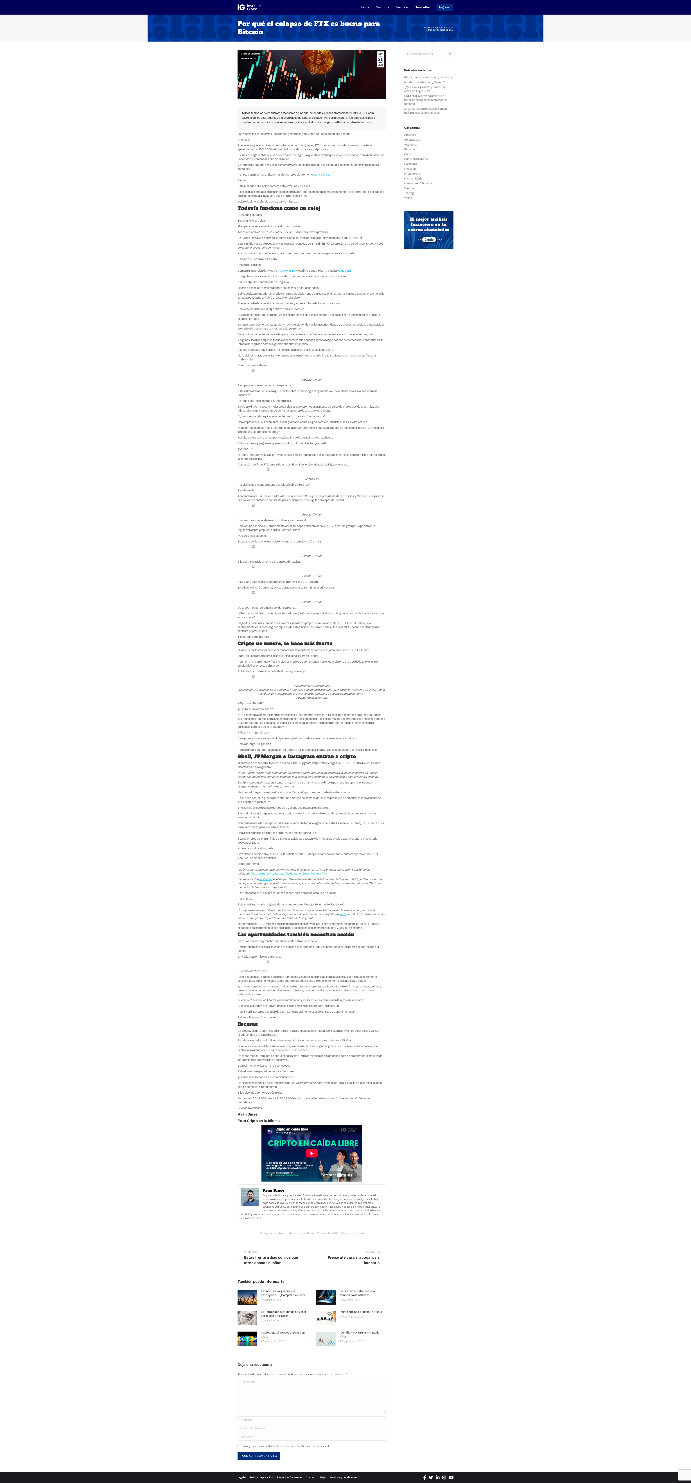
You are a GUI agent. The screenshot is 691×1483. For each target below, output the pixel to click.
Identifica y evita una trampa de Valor (359, 1334)
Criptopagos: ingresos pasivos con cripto (283, 1334)
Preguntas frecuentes (290, 1477)
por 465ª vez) (322, 174)
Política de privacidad (262, 1477)
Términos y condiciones (343, 1477)
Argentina (410, 144)
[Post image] (247, 1297)
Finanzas (410, 168)
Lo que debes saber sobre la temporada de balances (357, 1293)
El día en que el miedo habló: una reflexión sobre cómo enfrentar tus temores (425, 99)
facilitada (265, 879)
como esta (344, 270)
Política (409, 188)
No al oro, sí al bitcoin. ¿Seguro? (424, 82)
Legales (242, 1477)
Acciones (410, 134)
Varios (408, 197)
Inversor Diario (248, 58)
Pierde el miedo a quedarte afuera (361, 1311)
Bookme (409, 149)
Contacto (311, 1477)
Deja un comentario (352, 1233)
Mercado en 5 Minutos (418, 183)
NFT (343, 914)
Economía (410, 163)
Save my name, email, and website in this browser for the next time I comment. (285, 1446)
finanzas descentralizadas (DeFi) (272, 873)
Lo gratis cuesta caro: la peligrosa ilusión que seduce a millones (425, 110)
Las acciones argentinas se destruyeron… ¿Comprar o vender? (283, 1293)
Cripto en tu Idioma (250, 54)
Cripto (408, 154)
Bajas (323, 1477)
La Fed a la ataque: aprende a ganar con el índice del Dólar (283, 1313)
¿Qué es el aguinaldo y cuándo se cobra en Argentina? (425, 89)
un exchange (288, 270)
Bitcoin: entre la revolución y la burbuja (428, 77)
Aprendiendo (412, 139)
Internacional (412, 173)
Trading (409, 193)
